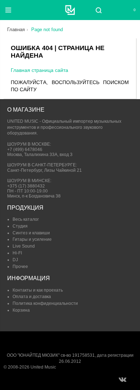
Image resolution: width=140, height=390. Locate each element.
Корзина (21, 310)
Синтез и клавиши (31, 232)
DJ (15, 259)
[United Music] (70, 10)
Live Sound (24, 246)
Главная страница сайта (39, 70)
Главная (16, 29)
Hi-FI (17, 252)
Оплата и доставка (32, 296)
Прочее (20, 266)
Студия (20, 226)
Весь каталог (26, 219)
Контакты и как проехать (38, 290)
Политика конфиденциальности (45, 303)
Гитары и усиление (32, 239)
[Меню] (8, 10)
